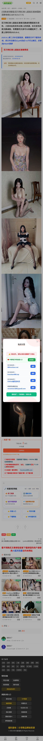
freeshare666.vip (13, 374)
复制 (33, 366)
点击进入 (31, 360)
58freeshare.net (13, 367)
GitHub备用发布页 (14, 381)
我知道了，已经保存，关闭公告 (21, 394)
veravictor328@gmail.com (17, 388)
